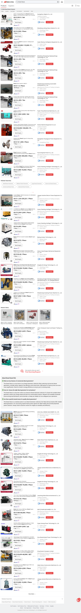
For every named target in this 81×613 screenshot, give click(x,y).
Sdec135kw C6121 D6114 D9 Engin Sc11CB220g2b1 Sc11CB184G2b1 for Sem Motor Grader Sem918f (23, 28)
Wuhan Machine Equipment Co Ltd (46, 125)
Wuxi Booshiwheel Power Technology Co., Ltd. (49, 537)
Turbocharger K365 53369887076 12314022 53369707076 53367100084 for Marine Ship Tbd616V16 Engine (24, 537)
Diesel (32, 11)
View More (31, 594)
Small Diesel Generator (14, 183)
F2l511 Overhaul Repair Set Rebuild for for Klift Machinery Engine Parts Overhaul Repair (24, 14)
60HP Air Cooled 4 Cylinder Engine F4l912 (24, 237)
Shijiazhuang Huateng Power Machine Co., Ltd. (49, 293)
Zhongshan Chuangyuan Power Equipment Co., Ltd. (49, 139)
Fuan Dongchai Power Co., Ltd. (45, 152)
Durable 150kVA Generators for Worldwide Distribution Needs (25, 195)
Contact (42, 608)
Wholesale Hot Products (33, 606)
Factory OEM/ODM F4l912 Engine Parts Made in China (24, 579)
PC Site (47, 606)
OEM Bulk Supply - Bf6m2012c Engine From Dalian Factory (23, 440)
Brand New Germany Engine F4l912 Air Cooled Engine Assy (24, 565)
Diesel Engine (12, 11)
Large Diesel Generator (42, 183)
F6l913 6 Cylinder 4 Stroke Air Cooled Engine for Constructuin (23, 426)
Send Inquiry (18, 22)
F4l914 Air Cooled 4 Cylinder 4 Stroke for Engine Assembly (24, 342)
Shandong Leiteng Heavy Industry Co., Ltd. (48, 28)
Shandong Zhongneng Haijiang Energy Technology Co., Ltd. (47, 56)
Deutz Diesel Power (6, 602)
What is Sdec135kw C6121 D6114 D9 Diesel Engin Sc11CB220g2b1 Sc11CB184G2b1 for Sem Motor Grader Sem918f (19, 323)
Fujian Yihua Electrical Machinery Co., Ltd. (48, 111)
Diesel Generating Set (37, 602)
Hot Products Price (22, 606)
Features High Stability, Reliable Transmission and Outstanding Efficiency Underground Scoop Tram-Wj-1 (25, 125)
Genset (45, 602)
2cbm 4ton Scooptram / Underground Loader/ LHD (24, 42)
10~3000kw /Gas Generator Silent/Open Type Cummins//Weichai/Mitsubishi (24, 167)
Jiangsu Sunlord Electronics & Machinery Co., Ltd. (49, 468)
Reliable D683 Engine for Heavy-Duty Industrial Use (23, 139)
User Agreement (27, 608)
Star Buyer (42, 606)
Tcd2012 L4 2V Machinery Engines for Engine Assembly (24, 293)
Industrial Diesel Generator (30, 186)
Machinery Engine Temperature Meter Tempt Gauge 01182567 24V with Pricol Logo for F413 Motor (25, 251)
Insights (52, 606)
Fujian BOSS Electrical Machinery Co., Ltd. (48, 356)
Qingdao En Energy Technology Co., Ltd (47, 265)
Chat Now (42, 22)
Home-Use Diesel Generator (57, 183)
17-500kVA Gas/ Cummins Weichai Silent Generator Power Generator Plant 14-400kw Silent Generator (24, 209)
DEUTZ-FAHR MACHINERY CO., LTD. (46, 509)
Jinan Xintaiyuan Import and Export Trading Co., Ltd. (49, 328)
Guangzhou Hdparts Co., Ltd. (44, 14)
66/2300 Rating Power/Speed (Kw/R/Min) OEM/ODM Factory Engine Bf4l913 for (24, 468)
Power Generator (19, 11)
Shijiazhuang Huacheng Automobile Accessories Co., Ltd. (46, 84)
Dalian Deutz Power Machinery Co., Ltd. (47, 440)
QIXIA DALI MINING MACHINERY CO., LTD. (48, 412)
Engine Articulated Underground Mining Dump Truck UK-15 (24, 412)
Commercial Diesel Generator (15, 186)
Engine (2, 11)
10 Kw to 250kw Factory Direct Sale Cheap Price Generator (24, 111)
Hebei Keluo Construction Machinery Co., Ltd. (49, 565)
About (21, 608)
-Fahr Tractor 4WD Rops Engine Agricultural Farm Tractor (23, 510)
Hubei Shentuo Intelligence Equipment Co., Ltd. (49, 42)
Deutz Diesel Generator (18, 602)
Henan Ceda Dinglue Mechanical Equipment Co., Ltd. (48, 251)
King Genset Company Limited (45, 551)
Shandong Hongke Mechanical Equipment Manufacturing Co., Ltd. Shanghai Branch (48, 279)
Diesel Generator (26, 11)
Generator (6, 11)
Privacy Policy (36, 608)
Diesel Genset (27, 602)
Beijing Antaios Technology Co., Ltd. (46, 237)
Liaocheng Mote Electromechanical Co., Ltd (48, 495)
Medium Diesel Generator (28, 183)
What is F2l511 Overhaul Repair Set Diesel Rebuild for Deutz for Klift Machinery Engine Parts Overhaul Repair (6, 323)
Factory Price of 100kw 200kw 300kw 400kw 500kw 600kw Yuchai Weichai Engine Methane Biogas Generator (24, 551)
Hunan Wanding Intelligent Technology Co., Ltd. (49, 166)
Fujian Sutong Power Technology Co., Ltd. (48, 523)
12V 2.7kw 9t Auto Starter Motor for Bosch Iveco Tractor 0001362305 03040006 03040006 (25, 496)
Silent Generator (52, 602)
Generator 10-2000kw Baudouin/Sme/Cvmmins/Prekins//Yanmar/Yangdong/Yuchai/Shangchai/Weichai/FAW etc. (25, 153)
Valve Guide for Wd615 (20, 83)
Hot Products (13, 606)
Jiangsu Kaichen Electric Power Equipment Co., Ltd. (49, 196)
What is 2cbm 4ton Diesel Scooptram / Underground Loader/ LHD (32, 323)
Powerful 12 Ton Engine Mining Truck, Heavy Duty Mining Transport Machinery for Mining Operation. (25, 279)
